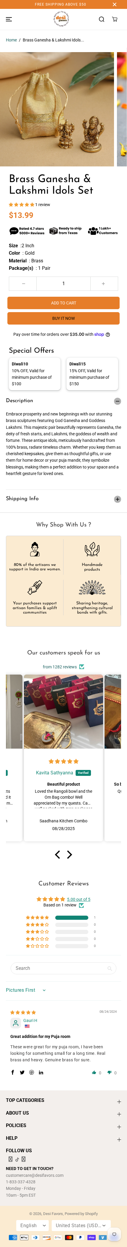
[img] (64, 761)
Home (11, 40)
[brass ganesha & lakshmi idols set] (57, 109)
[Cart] (114, 19)
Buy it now (63, 318)
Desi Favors (53, 1213)
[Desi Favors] (61, 19)
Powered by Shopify (81, 1213)
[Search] (101, 19)
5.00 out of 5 (78, 899)
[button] (8, 19)
